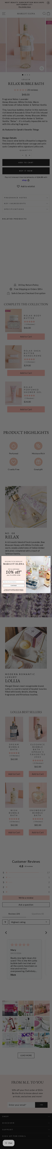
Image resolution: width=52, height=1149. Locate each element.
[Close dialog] (49, 557)
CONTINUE (14, 585)
